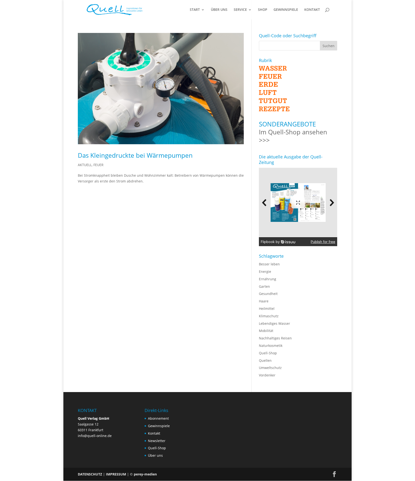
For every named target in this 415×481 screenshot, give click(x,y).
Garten (264, 286)
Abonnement (158, 418)
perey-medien (145, 474)
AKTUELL (85, 164)
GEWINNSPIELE (286, 10)
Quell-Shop (268, 353)
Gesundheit (268, 293)
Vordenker (267, 375)
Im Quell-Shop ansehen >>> (293, 136)
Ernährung (267, 279)
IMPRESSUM (116, 474)
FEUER (98, 164)
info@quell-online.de (95, 435)
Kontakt (154, 433)
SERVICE (240, 10)
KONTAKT (312, 10)
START (195, 10)
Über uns (155, 455)
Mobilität (266, 330)
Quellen (265, 360)
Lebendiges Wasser (274, 323)
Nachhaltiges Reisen (275, 338)
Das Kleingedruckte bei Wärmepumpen (135, 155)
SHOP (262, 10)
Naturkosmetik (270, 345)
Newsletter (156, 440)
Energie (265, 271)
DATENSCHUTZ (90, 474)
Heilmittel (267, 308)
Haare (264, 301)
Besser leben (269, 264)
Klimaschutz (269, 316)
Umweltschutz (270, 367)
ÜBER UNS (219, 10)
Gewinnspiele (159, 426)
